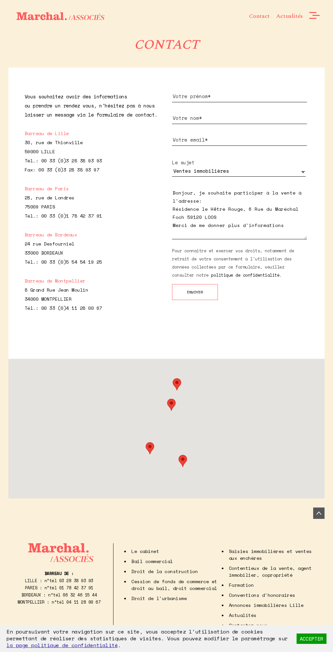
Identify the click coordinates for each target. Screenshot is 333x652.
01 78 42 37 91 (76, 587)
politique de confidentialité (245, 275)
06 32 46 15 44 (80, 595)
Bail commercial (152, 561)
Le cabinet (145, 551)
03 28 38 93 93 (76, 580)
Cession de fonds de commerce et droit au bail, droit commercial (174, 585)
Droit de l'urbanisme (159, 598)
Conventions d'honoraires (262, 595)
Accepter (311, 638)
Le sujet (183, 162)
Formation (241, 585)
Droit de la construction (164, 571)
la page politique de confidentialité (62, 645)
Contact (259, 16)
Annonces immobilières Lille (266, 605)
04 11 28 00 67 (83, 602)
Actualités (289, 16)
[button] (177, 384)
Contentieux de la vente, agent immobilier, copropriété (270, 571)
